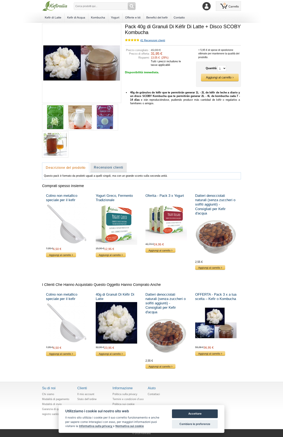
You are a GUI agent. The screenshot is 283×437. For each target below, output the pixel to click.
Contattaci (154, 394)
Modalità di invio (52, 404)
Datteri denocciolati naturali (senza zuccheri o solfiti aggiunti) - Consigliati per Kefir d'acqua (215, 204)
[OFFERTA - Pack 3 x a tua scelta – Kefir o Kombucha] (216, 323)
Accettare (195, 413)
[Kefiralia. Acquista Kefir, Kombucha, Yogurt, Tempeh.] (55, 6)
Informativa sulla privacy (96, 426)
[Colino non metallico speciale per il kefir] (67, 224)
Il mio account (85, 394)
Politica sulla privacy (124, 394)
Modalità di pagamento (55, 399)
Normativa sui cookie (129, 426)
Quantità (211, 68)
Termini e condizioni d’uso (128, 399)
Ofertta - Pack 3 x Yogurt (164, 196)
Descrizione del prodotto (66, 167)
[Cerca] (131, 6)
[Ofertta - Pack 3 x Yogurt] (166, 219)
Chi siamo (48, 394)
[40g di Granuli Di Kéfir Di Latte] (117, 323)
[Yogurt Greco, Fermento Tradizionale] (117, 224)
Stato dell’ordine (87, 399)
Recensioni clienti (152, 40)
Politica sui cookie (123, 404)
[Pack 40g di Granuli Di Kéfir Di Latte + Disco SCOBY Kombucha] (81, 25)
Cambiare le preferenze (194, 424)
